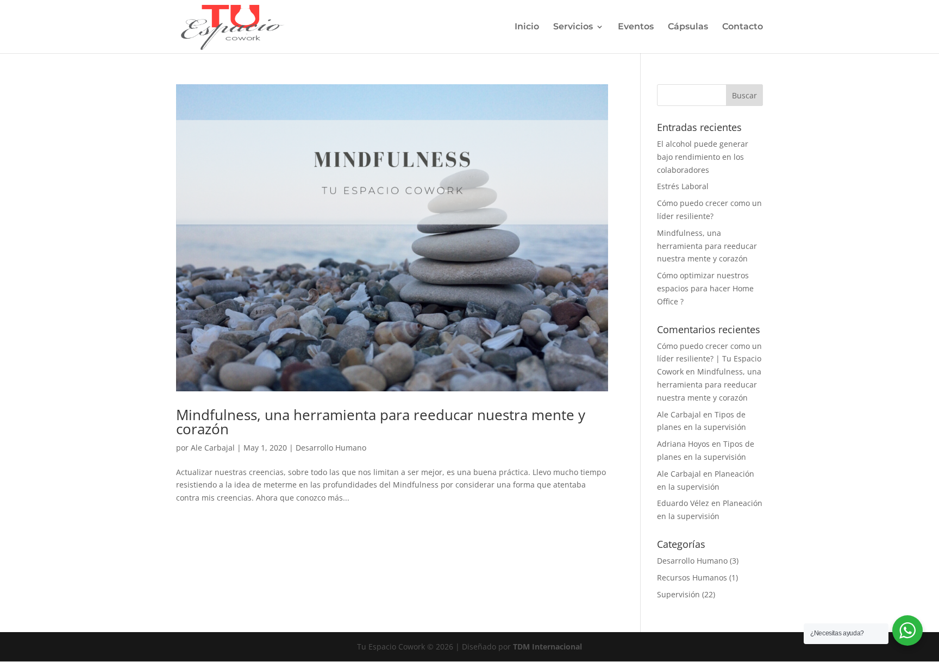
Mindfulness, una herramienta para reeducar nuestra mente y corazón (380, 422)
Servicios (573, 27)
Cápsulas (688, 27)
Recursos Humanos (692, 577)
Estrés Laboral (683, 186)
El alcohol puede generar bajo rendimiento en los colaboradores (702, 157)
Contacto (742, 27)
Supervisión (678, 594)
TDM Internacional (547, 646)
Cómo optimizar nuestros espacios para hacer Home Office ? (705, 288)
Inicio (527, 27)
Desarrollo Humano (331, 447)
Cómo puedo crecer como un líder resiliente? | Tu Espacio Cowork (709, 359)
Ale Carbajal (213, 447)
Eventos (636, 27)
